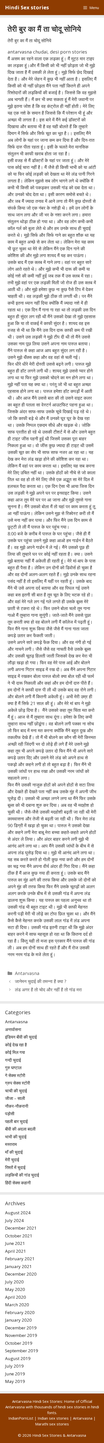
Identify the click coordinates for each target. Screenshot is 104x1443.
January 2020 (18, 1320)
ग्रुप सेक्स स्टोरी (17, 1083)
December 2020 (21, 1274)
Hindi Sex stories (27, 7)
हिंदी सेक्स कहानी (18, 1183)
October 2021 (18, 1236)
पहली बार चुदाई (16, 1121)
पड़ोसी (9, 1113)
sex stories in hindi (83, 1406)
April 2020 (15, 1297)
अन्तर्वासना (13, 1029)
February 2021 (20, 1259)
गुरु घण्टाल (13, 1067)
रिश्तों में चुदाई (15, 1167)
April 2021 (15, 1251)
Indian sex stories (53, 1418)
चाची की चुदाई (16, 1091)
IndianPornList (20, 1418)
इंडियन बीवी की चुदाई (21, 1037)
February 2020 (20, 1312)
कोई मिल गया (15, 1052)
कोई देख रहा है (16, 1045)
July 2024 (14, 1220)
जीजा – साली (15, 1098)
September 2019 (21, 1351)
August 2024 (18, 1213)
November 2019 (21, 1335)
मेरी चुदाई (12, 1159)
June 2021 (15, 1243)
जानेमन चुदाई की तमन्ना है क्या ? (40, 981)
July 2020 (14, 1282)
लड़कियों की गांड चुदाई (22, 1175)
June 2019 (15, 1374)
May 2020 (15, 1289)
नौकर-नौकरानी (16, 1106)
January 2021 (18, 1266)
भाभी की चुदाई (16, 1137)
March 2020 (17, 1305)
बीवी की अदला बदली (20, 1129)
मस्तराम (11, 1144)
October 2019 (18, 1343)
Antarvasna (27, 973)
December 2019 (21, 1328)
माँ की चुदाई (14, 1152)
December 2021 (21, 1228)
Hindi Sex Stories (47, 1435)
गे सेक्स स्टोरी (15, 1075)
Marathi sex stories (52, 1423)
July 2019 (14, 1366)
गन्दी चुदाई (13, 1060)
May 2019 (15, 1381)
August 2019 (18, 1358)
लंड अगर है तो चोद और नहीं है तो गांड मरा (48, 990)
